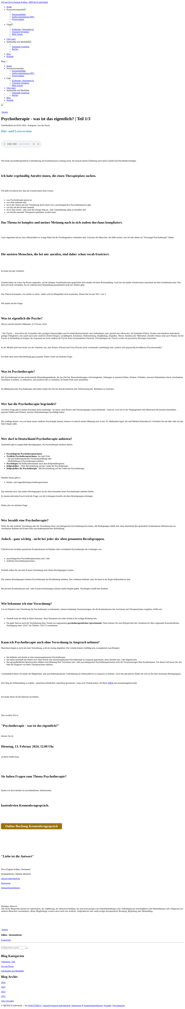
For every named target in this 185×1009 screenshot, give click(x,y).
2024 (3, 992)
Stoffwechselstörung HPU (23, 17)
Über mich (11, 39)
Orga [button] (9, 24)
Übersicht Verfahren (20, 32)
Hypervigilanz (18, 19)
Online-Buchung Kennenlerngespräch (31, 826)
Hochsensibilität (19, 14)
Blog (9, 54)
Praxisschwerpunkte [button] (15, 9)
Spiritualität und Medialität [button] (18, 42)
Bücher (15, 49)
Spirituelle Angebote (20, 47)
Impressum (5, 883)
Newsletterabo (119, 1005)
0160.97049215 (35, 1005)
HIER (111, 683)
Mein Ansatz (17, 34)
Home (9, 7)
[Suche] (27, 948)
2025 (3, 987)
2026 (3, 982)
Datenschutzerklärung (10, 888)
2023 (3, 996)
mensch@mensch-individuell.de (56, 1005)
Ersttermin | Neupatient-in (23, 29)
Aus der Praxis (7, 966)
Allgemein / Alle (8, 962)
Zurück (4, 112)
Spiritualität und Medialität (12, 971)
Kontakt (10, 56)
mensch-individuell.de (10, 878)
